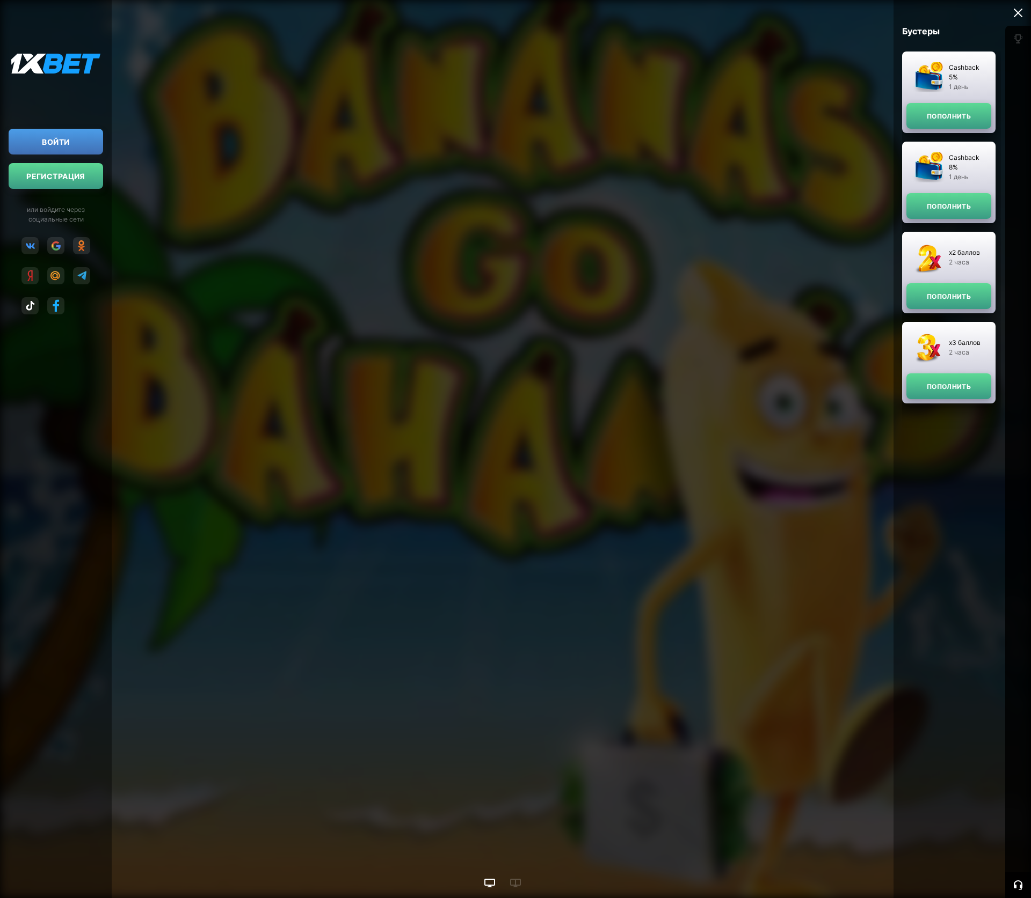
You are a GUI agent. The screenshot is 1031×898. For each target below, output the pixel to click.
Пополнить (949, 116)
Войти (55, 141)
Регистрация (55, 176)
